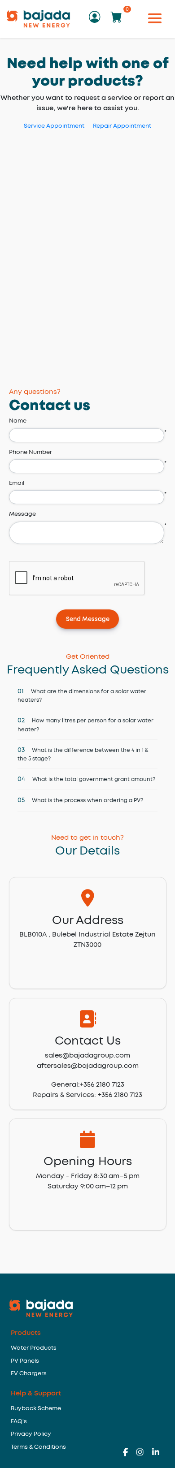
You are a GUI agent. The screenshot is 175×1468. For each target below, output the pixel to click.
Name (17, 421)
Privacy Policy (31, 1434)
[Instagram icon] (144, 1453)
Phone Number (30, 452)
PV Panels (25, 1361)
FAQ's (19, 1422)
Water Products (34, 1348)
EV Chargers (29, 1374)
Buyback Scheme (36, 1409)
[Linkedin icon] (155, 1453)
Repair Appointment (122, 126)
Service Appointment (54, 126)
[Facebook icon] (129, 1453)
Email (16, 483)
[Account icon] (98, 20)
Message (22, 514)
